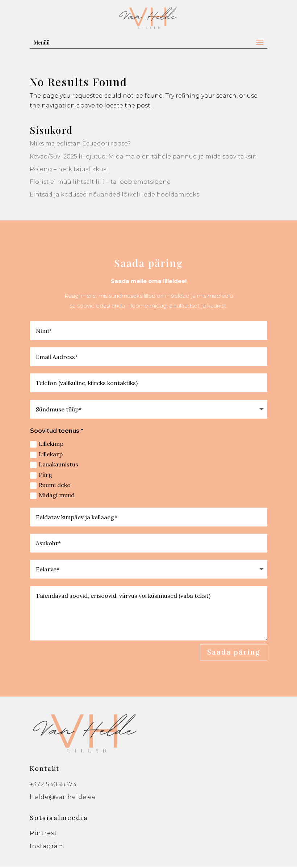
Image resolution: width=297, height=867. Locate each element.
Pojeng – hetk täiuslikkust (69, 169)
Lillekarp (51, 454)
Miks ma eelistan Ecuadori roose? (80, 143)
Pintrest (43, 833)
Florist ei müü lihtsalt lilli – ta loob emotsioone (100, 181)
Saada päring (233, 652)
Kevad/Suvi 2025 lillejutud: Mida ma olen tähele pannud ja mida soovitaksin (143, 156)
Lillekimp (51, 443)
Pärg (45, 474)
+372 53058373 (53, 784)
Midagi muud (57, 495)
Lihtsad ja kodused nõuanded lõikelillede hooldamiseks (114, 194)
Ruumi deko (55, 485)
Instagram (47, 846)
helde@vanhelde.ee (63, 797)
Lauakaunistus (58, 464)
